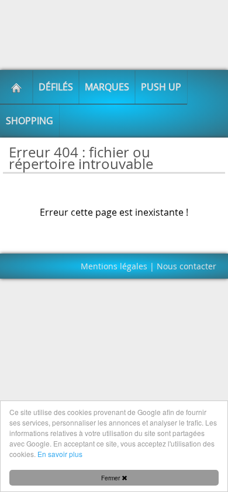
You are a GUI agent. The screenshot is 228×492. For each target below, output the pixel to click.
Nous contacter (186, 266)
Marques (107, 86)
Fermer (111, 477)
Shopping (29, 120)
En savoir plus (59, 454)
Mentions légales (114, 266)
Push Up (161, 86)
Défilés (56, 86)
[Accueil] (16, 87)
